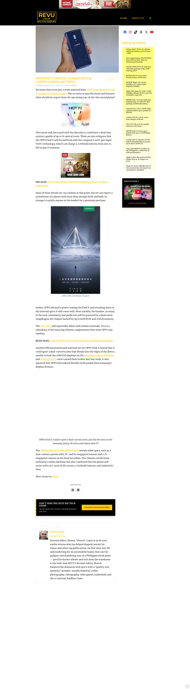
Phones (39, 85)
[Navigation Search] (150, 12)
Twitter (62, 536)
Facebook (54, 536)
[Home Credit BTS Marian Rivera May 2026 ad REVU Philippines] (75, 165)
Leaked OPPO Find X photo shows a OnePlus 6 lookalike (81, 340)
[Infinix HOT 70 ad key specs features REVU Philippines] (75, 114)
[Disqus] (75, 608)
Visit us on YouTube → (138, 203)
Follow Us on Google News (97, 507)
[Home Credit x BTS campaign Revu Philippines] (95, 4)
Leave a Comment (71, 85)
